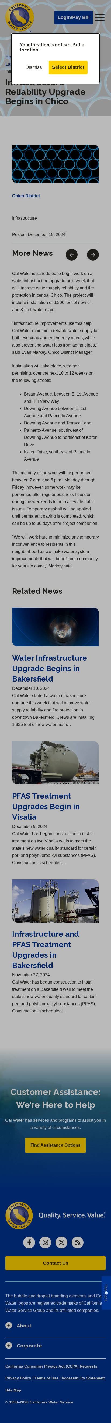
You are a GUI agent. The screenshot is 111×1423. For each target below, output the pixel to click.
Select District (68, 67)
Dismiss (34, 67)
